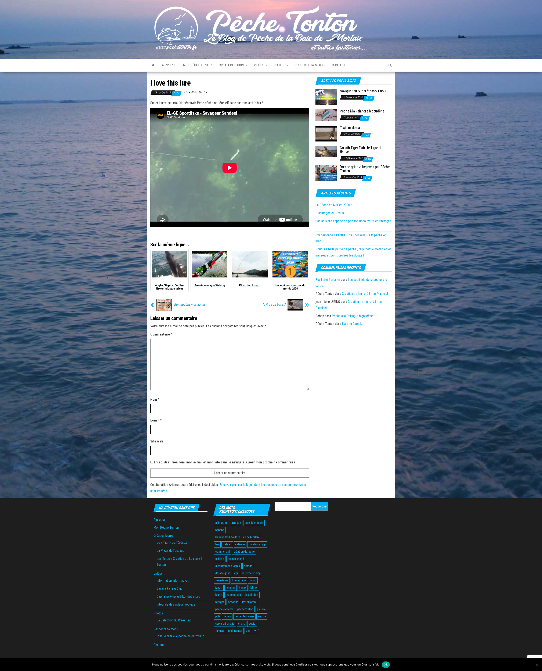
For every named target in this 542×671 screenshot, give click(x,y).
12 (367, 98)
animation (221, 523)
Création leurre (232, 65)
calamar (240, 544)
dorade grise (222, 573)
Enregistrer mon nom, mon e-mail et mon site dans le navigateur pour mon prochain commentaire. (225, 462)
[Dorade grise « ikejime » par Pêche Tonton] (326, 172)
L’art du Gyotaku (352, 324)
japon (218, 587)
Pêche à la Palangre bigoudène (362, 111)
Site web (156, 441)
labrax (253, 587)
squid (252, 623)
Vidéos (259, 65)
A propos (169, 65)
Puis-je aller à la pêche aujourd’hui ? (180, 636)
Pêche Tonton (198, 92)
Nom (154, 400)
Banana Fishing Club (170, 588)
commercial (222, 551)
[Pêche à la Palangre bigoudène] (326, 115)
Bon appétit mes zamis (189, 304)
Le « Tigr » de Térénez (172, 543)
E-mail (156, 420)
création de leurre (244, 551)
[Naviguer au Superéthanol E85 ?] (326, 97)
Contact (338, 65)
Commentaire (161, 334)
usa (248, 631)
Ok (386, 664)
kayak (242, 587)
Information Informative (172, 580)
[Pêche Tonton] (153, 65)
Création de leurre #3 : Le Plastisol (365, 294)
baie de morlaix (254, 523)
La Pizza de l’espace (170, 551)
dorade (248, 566)
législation (251, 595)
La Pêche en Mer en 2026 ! (333, 205)
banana (219, 530)
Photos (280, 65)
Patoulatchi (249, 602)
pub (217, 616)
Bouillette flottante (327, 280)
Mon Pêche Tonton (198, 65)
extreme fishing (251, 573)
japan (253, 580)
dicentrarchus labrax (227, 566)
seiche (262, 616)
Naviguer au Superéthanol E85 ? (363, 91)
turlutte (219, 631)
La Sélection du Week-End (174, 620)
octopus (233, 602)
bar (217, 544)
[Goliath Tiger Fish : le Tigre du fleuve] (326, 151)
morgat (219, 602)
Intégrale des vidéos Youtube (176, 604)
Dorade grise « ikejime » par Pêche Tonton (365, 169)
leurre (218, 595)
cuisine (219, 559)
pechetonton (245, 609)
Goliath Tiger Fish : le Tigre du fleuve (361, 150)
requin (227, 616)
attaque (236, 523)
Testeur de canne (352, 127)
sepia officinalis (224, 623)
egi (236, 573)
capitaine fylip (257, 544)
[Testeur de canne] (326, 133)
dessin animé (236, 559)
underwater (235, 631)
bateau (227, 544)
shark (241, 623)
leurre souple (234, 595)
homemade (239, 580)
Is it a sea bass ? (274, 304)
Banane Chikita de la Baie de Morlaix (237, 537)
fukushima (221, 580)
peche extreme (224, 609)
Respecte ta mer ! (309, 65)
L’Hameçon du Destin (329, 213)
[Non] (537, 665)
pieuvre (261, 609)
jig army (230, 587)
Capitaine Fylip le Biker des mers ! (179, 597)
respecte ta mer (244, 616)
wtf (256, 631)
